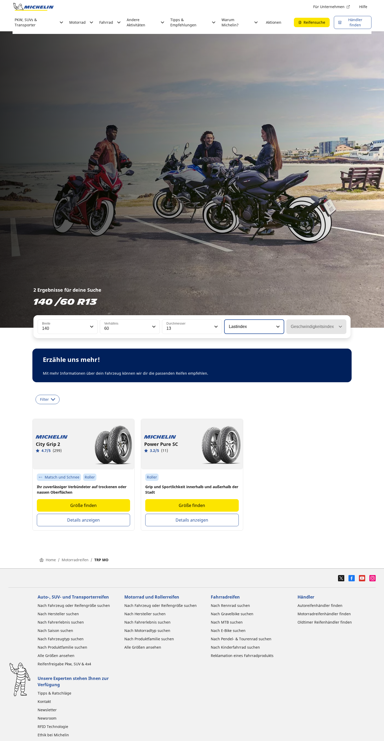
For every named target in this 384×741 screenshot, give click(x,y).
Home (51, 559)
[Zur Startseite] (33, 6)
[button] (91, 326)
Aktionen (273, 22)
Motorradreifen (75, 559)
